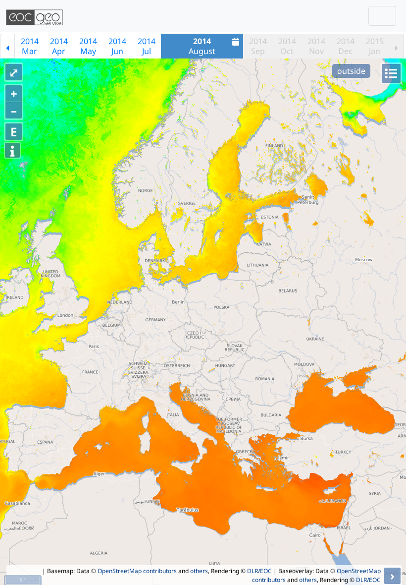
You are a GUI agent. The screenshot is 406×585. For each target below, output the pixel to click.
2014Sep (258, 46)
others (199, 571)
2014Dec (346, 46)
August (202, 46)
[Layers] (391, 73)
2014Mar (30, 46)
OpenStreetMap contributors (137, 571)
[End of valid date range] (396, 46)
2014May (88, 46)
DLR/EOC (259, 571)
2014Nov (316, 46)
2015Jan (375, 46)
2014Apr (59, 46)
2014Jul (146, 46)
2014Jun (117, 46)
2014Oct (287, 46)
